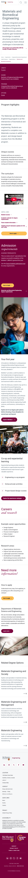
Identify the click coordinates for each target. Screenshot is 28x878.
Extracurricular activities (13, 484)
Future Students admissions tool (15, 263)
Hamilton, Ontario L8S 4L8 (10, 866)
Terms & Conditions (14, 850)
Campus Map (5, 782)
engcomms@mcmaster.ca (8, 826)
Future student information (8, 222)
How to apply (13, 233)
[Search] (20, 2)
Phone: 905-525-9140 (7, 789)
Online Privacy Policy (7, 813)
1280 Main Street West (7, 775)
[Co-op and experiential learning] (14, 439)
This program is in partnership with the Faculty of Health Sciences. (12, 48)
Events (4, 802)
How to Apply (6, 285)
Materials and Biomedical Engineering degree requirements (11, 291)
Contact (19, 846)
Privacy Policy (14, 848)
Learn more (6, 631)
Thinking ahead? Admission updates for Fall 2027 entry (13, 226)
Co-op (3, 95)
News (3, 800)
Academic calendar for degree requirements (9, 218)
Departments (7, 57)
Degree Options (12, 59)
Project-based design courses (16, 491)
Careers (4, 805)
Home (2, 57)
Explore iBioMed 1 (8, 419)
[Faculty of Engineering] (7, 2)
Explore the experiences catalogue (12, 498)
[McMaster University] (14, 838)
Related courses (5, 214)
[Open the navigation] (25, 2)
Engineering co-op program (15, 477)
